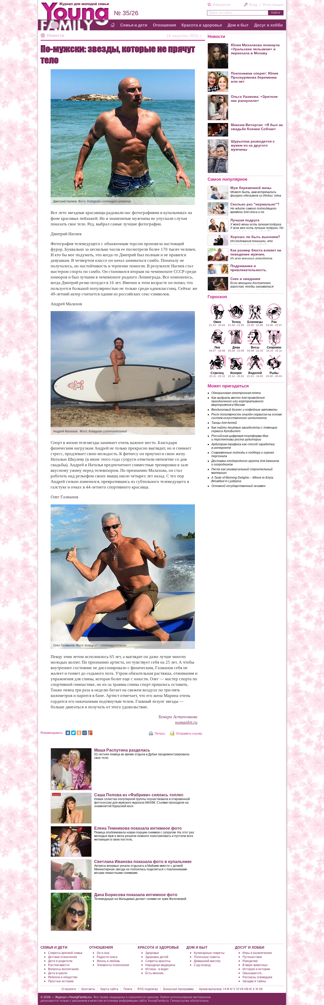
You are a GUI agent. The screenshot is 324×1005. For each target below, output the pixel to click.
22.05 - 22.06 (255, 323)
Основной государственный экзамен (238, 486)
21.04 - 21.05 (236, 323)
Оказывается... (253, 973)
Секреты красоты (158, 961)
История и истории (256, 969)
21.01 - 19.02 (255, 374)
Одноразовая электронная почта (236, 393)
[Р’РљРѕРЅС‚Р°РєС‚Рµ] (68, 733)
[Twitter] (73, 733)
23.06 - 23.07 (274, 323)
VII (241, 989)
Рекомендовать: (51, 733)
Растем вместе (59, 965)
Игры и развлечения (257, 953)
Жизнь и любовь (108, 961)
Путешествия (252, 957)
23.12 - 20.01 (236, 374)
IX (250, 989)
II (225, 989)
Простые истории (61, 981)
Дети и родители (60, 961)
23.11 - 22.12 (217, 374)
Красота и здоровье (201, 25)
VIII (246, 989)
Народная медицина (160, 965)
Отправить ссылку (189, 733)
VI (237, 989)
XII (260, 989)
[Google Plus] (90, 733)
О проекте (69, 989)
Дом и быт (238, 25)
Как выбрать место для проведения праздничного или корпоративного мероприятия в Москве (238, 401)
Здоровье (152, 953)
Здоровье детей (156, 957)
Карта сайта (109, 989)
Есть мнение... (155, 973)
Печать (160, 733)
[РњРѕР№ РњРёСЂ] (84, 733)
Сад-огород (202, 965)
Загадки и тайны (254, 981)
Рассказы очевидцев (257, 977)
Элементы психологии (113, 965)
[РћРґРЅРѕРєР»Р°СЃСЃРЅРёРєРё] (79, 733)
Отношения (164, 25)
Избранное (221, 5)
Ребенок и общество (62, 977)
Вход (253, 5)
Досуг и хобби (268, 25)
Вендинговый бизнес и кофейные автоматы (244, 409)
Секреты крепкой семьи (65, 953)
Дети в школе (57, 973)
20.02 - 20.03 (274, 374)
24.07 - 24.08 (217, 349)
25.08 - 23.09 (236, 349)
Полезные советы (207, 957)
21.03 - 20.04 (217, 323)
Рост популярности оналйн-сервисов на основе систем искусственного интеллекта (246, 416)
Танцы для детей (224, 423)
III (228, 989)
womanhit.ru (186, 722)
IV (231, 989)
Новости (55, 35)
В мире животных (255, 965)
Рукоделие (250, 961)
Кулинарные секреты (209, 953)
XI (256, 989)
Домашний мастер (207, 961)
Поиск (128, 989)
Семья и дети (133, 25)
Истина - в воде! (156, 969)
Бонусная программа (178, 989)
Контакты (88, 989)
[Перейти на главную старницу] (113, 25)
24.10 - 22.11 (274, 349)
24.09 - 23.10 (255, 349)
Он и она (103, 953)
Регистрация (273, 5)
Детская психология (62, 957)
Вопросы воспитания (63, 969)
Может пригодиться (228, 386)
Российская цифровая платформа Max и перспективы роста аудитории (239, 437)
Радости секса (107, 957)
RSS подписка (147, 989)
